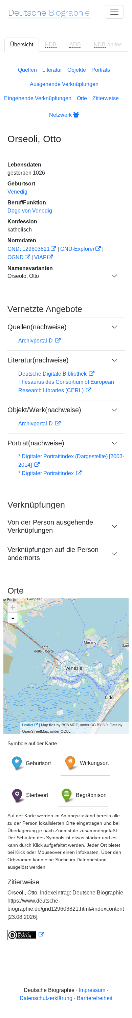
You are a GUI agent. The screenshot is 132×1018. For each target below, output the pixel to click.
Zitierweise (105, 98)
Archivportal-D (36, 341)
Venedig (17, 192)
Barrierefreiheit (94, 998)
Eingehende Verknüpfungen (37, 98)
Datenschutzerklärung (46, 998)
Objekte (76, 70)
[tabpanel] (66, 502)
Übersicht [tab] (21, 44)
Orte (82, 98)
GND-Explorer (77, 249)
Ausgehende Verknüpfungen (64, 84)
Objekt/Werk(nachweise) (44, 410)
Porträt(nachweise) (35, 443)
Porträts (100, 70)
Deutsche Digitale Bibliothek (53, 374)
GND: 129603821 (28, 249)
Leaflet (27, 724)
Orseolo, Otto (23, 276)
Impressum (92, 990)
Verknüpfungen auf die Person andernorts (52, 553)
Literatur (52, 70)
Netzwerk (61, 115)
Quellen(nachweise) (37, 327)
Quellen (27, 70)
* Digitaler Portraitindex (46, 473)
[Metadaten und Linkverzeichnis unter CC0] (25, 934)
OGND (15, 257)
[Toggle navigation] (114, 12)
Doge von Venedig (29, 211)
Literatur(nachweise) (38, 360)
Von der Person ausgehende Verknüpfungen (50, 526)
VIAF (40, 257)
